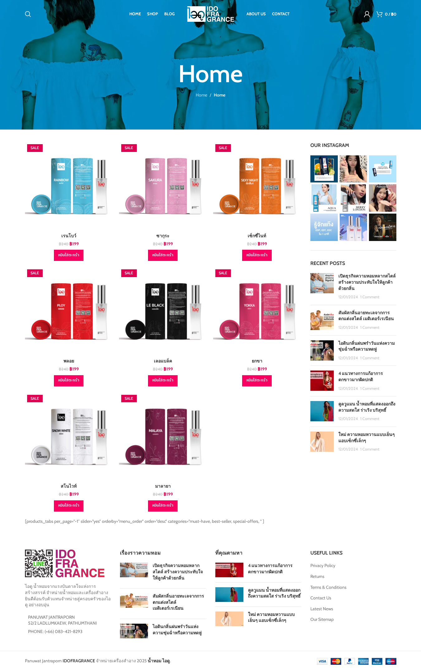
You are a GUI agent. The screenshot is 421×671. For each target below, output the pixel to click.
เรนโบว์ (68, 236)
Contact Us (320, 598)
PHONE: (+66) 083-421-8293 (55, 631)
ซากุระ (163, 236)
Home (201, 95)
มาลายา (163, 486)
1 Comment (369, 297)
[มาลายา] (163, 436)
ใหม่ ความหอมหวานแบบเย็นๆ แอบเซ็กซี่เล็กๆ (271, 617)
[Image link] (64, 563)
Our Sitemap (322, 619)
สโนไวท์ (69, 486)
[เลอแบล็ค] (163, 311)
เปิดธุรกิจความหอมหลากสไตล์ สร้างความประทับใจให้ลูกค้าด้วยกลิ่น (367, 282)
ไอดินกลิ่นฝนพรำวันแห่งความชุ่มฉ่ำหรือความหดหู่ (366, 346)
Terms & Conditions (328, 587)
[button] (69, 255)
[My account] (367, 14)
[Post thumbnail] (322, 286)
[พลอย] (69, 311)
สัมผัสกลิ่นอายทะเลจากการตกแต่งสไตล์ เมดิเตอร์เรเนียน (366, 316)
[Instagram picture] (324, 169)
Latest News (321, 609)
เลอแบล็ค (163, 361)
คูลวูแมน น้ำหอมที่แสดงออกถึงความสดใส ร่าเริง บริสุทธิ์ (366, 407)
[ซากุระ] (163, 186)
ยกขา (257, 361)
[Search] (28, 14)
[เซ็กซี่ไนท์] (257, 186)
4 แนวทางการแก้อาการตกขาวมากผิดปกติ (360, 376)
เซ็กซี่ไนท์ (257, 236)
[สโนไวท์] (69, 436)
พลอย (69, 361)
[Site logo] (210, 13)
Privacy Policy (322, 565)
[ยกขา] (257, 311)
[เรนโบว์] (69, 186)
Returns (317, 576)
